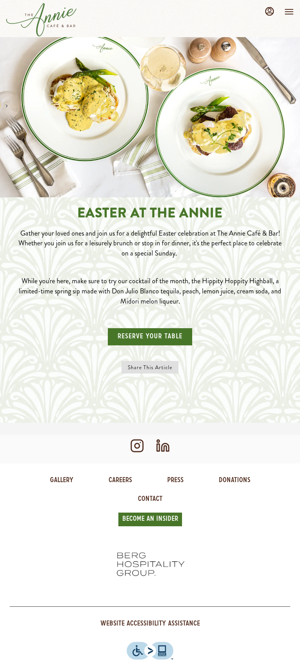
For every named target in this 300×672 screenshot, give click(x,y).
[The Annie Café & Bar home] (41, 19)
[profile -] (269, 11)
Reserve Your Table (150, 336)
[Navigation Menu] (289, 11)
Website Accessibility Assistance (150, 623)
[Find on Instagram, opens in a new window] (137, 449)
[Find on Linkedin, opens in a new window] (163, 449)
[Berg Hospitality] (150, 564)
